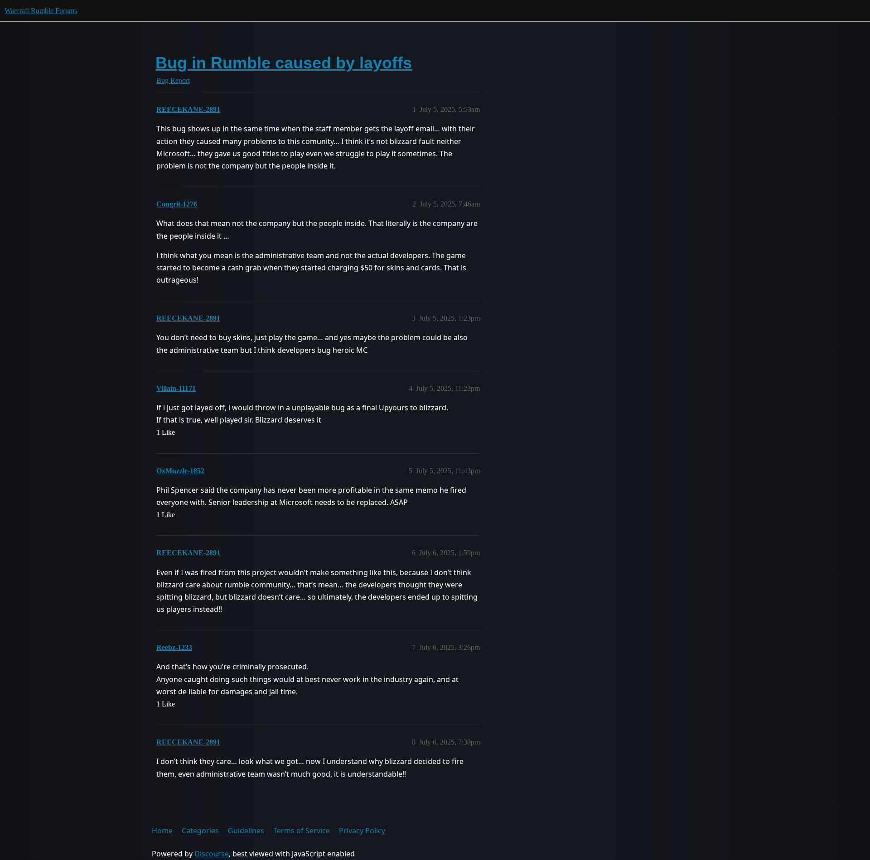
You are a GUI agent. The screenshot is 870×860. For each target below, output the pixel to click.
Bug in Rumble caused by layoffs (283, 62)
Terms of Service (301, 831)
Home (162, 831)
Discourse (211, 854)
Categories (200, 831)
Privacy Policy (362, 831)
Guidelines (246, 831)
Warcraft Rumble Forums (41, 10)
